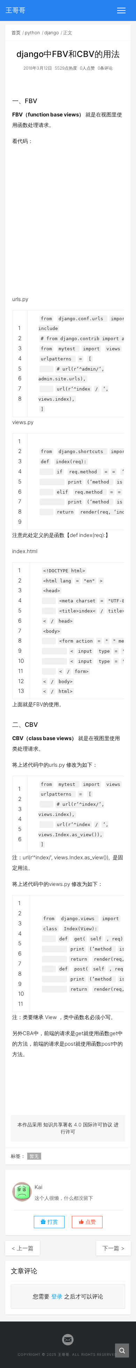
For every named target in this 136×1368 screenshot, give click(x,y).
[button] (87, 1222)
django (51, 32)
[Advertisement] (68, 220)
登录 (56, 1296)
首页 (16, 32)
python (32, 32)
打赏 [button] (52, 1222)
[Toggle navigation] (121, 10)
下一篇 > (113, 1248)
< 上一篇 (22, 1248)
